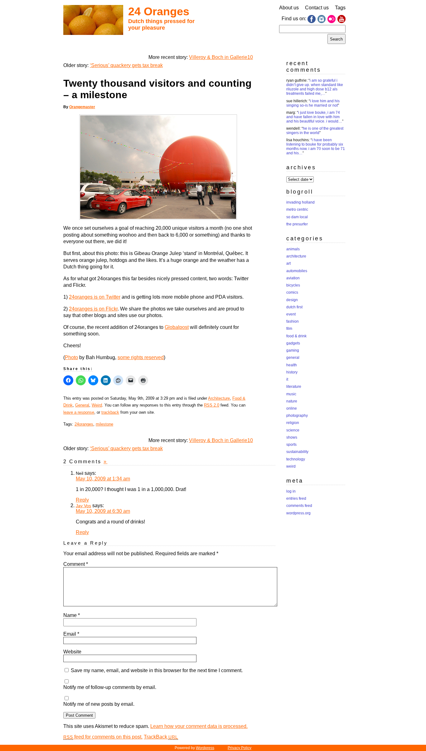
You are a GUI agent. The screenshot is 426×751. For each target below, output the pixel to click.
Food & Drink (296, 336)
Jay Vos (83, 505)
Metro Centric (297, 209)
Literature (293, 386)
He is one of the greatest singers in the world (314, 130)
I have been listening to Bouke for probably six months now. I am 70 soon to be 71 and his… (315, 146)
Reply (82, 500)
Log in (291, 491)
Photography (297, 415)
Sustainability (297, 452)
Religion (292, 423)
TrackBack (161, 736)
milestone (104, 424)
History (292, 372)
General (82, 405)
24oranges (84, 424)
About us (289, 7)
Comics (292, 292)
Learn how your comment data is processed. (199, 726)
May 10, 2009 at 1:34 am (103, 478)
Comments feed (299, 505)
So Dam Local (297, 217)
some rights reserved (141, 357)
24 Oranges (158, 11)
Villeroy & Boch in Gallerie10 (221, 57)
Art (288, 263)
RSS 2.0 (211, 405)
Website (72, 651)
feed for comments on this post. (103, 736)
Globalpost (177, 327)
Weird (97, 405)
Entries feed (296, 498)
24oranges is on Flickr (93, 308)
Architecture (219, 398)
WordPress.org (298, 513)
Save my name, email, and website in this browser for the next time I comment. (157, 670)
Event (291, 314)
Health (291, 365)
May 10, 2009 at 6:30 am (103, 511)
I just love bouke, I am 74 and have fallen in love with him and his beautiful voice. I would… (314, 116)
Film (289, 328)
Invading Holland (300, 202)
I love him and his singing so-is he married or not (313, 103)
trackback (110, 412)
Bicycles (293, 285)
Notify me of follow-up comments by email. (109, 687)
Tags (340, 7)
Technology (295, 459)
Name (71, 615)
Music (291, 394)
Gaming (292, 350)
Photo (71, 357)
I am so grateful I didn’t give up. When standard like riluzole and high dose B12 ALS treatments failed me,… (314, 87)
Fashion (292, 321)
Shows (291, 437)
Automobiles (296, 271)
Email (71, 634)
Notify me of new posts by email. (98, 704)
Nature (291, 401)
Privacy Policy (239, 748)
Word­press (205, 748)
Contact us (317, 7)
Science (292, 430)
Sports (291, 444)
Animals (293, 249)
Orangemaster (82, 107)
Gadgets (293, 343)
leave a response (78, 412)
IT (287, 379)
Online (291, 408)
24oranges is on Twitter (94, 297)
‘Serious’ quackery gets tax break (126, 65)
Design (292, 300)
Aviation (293, 278)
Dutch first (294, 307)
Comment (75, 564)
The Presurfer (297, 224)
